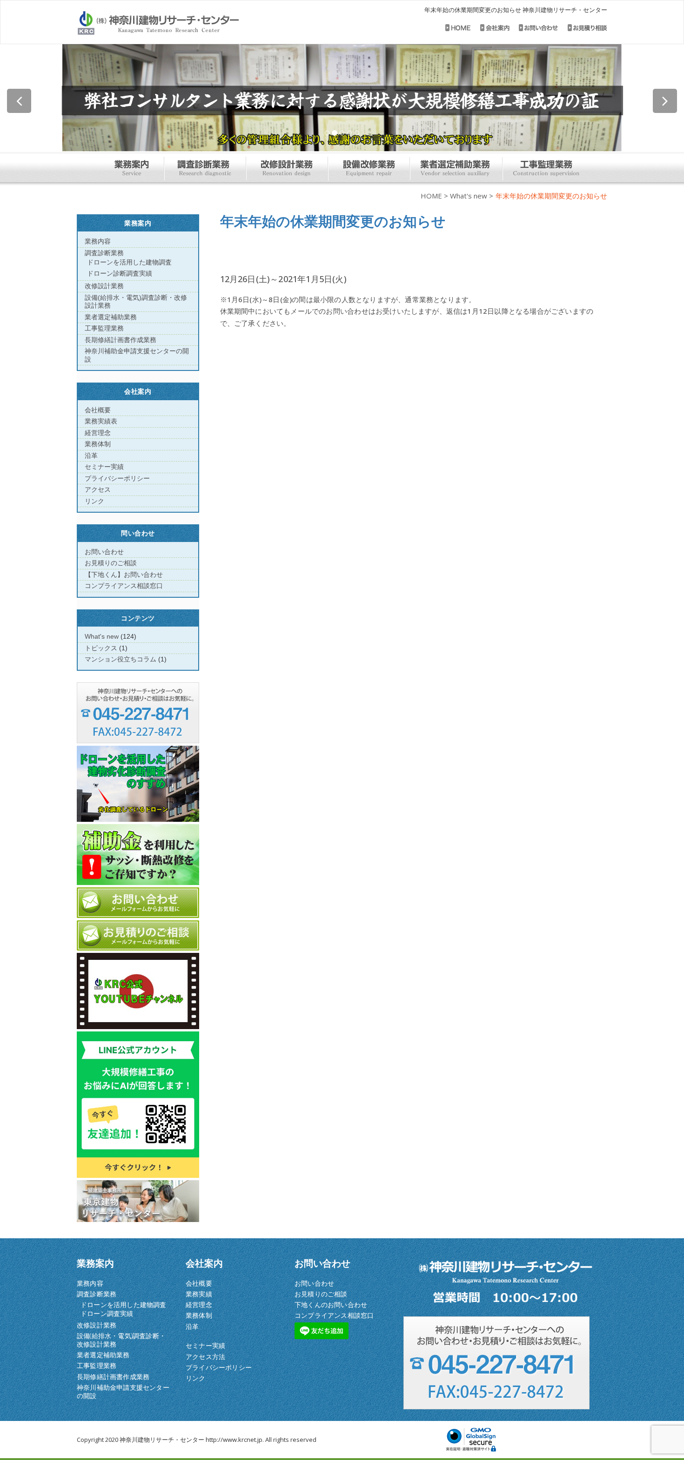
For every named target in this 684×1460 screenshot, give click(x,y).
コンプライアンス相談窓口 (124, 585)
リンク (94, 501)
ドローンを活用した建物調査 (129, 262)
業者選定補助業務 (111, 317)
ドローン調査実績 (107, 1313)
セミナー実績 (104, 466)
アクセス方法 (205, 1356)
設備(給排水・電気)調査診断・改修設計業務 (121, 1339)
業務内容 (98, 241)
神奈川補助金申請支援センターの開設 (123, 1391)
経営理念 (98, 432)
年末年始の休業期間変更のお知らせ (333, 221)
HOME (431, 195)
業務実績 (199, 1293)
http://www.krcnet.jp (234, 1439)
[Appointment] (183, 23)
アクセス (98, 489)
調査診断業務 (104, 253)
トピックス (101, 648)
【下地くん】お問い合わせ (124, 574)
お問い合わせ (104, 551)
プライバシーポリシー (117, 478)
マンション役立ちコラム (120, 659)
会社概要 (98, 410)
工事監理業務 (104, 328)
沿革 (91, 455)
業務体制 (98, 444)
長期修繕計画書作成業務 (120, 340)
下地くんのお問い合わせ (331, 1304)
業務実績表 (101, 421)
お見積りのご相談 (111, 563)
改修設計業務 (104, 286)
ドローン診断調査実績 (119, 273)
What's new (468, 195)
